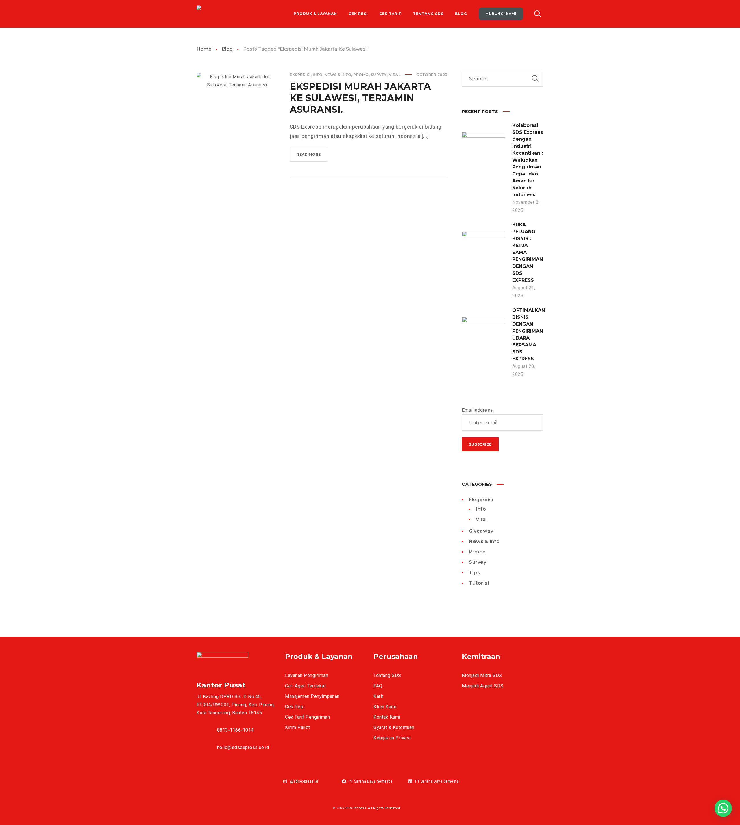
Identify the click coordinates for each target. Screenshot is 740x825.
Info (318, 75)
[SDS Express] (213, 14)
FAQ (377, 686)
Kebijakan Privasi (392, 738)
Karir (378, 696)
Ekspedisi (300, 75)
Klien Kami (384, 706)
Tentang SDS (387, 675)
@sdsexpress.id (304, 781)
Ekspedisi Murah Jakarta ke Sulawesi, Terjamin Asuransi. (360, 98)
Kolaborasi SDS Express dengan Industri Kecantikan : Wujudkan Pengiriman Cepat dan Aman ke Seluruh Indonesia (527, 160)
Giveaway (481, 531)
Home (204, 49)
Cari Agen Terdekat (305, 686)
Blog (227, 49)
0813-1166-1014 (235, 730)
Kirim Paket (297, 727)
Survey (379, 75)
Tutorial (479, 583)
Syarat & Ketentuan (393, 727)
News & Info (338, 75)
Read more (312, 157)
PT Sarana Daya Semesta (370, 781)
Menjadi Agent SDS (483, 686)
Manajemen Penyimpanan (312, 696)
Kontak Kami (386, 717)
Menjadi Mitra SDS (482, 675)
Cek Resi (294, 706)
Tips (474, 572)
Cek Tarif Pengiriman (307, 717)
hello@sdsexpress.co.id (243, 747)
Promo (361, 75)
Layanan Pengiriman (306, 675)
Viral (395, 75)
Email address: (478, 410)
